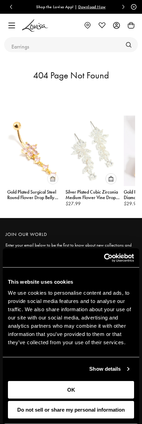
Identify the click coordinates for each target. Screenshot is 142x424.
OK (71, 390)
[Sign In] (116, 25)
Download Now (92, 7)
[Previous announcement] (11, 6)
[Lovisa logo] (35, 25)
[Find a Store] (87, 25)
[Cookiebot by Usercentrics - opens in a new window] (104, 257)
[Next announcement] (123, 6)
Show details (105, 369)
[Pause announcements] (132, 7)
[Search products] (129, 44)
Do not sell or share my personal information (71, 410)
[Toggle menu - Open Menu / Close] (11, 25)
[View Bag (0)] (131, 25)
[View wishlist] (102, 25)
